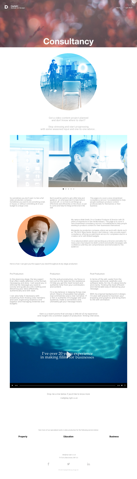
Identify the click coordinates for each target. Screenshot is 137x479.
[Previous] (13, 161)
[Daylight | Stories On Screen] (15, 7)
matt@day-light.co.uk (69, 398)
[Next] (124, 161)
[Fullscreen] (125, 385)
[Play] (12, 385)
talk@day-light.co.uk (69, 455)
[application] (68, 355)
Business (114, 436)
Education (68, 436)
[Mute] (122, 385)
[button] (68, 355)
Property (22, 436)
